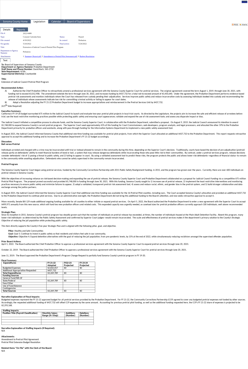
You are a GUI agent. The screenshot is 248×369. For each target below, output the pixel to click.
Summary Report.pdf (33, 56)
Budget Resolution (87, 56)
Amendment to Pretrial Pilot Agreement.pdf (60, 56)
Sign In (244, 2)
